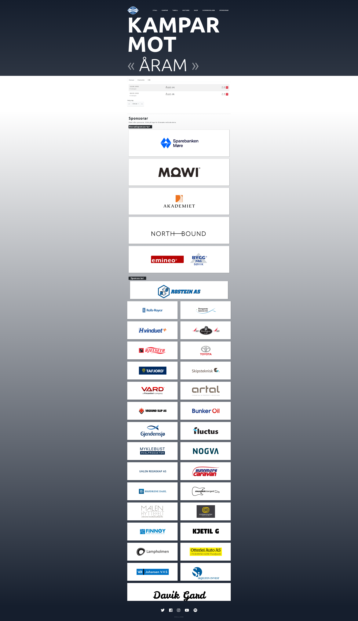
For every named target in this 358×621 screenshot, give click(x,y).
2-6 (223, 87)
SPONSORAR (224, 10)
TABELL (175, 10)
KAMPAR (165, 10)
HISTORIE (185, 10)
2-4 (223, 94)
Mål (149, 80)
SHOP (196, 10)
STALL (155, 10)
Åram (168, 87)
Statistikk (141, 80)
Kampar (131, 80)
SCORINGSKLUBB (208, 10)
